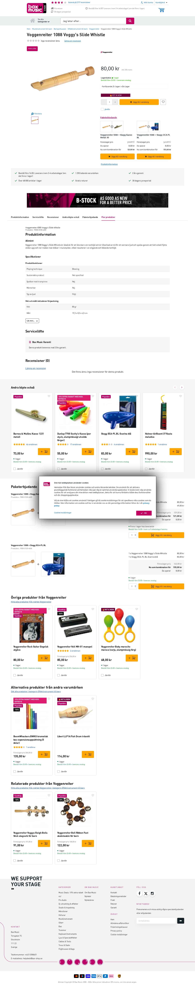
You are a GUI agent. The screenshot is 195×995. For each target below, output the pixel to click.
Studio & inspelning (66, 907)
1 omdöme (162, 444)
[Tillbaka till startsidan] (32, 20)
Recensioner (53, 217)
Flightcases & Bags (67, 949)
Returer (114, 904)
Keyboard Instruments (68, 934)
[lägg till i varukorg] (44, 451)
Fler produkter (108, 217)
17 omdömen (75, 444)
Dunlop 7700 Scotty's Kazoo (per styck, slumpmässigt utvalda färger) (74, 436)
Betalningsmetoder (118, 896)
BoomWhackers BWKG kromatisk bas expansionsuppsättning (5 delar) (30, 739)
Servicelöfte (38, 217)
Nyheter (88, 896)
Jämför (20, 469)
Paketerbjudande (90, 217)
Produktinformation (20, 217)
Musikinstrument (65, 919)
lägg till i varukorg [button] (141, 102)
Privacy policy (116, 930)
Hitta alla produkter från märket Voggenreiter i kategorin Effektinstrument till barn (48, 788)
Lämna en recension (35, 368)
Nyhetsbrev (89, 900)
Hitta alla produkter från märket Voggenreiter (31, 601)
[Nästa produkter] (182, 387)
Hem (112, 919)
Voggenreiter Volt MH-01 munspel (74, 646)
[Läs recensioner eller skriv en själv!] (33, 40)
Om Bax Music (90, 892)
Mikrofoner (63, 911)
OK (145, 513)
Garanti (114, 907)
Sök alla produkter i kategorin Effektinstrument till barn (36, 691)
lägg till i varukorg (163, 535)
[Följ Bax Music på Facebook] (139, 893)
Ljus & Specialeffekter (68, 937)
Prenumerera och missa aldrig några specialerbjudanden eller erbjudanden (160, 911)
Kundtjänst (117, 887)
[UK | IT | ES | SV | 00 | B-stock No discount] (97, 200)
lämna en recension (72, 41)
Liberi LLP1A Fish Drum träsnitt (73, 736)
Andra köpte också (70, 217)
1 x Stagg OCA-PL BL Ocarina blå (143, 557)
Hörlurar (62, 915)
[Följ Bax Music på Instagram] (152, 893)
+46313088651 (31, 954)
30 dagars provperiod (62, 12)
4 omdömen (119, 444)
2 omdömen (75, 650)
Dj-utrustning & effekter (68, 904)
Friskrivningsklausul (119, 927)
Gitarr (61, 922)
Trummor (62, 930)
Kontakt (114, 892)
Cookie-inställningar (119, 934)
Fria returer (58, 8)
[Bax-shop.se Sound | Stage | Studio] (36, 8)
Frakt (113, 900)
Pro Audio (63, 900)
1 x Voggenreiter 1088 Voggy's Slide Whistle (148, 553)
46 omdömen (31, 444)
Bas (60, 926)
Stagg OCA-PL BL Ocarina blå (116, 433)
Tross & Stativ (64, 945)
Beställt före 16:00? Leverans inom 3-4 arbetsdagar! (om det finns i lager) (117, 8)
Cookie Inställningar (62, 513)
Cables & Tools (65, 941)
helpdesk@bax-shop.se (32, 958)
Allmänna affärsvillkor (120, 923)
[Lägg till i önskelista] (163, 101)
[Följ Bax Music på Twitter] (146, 893)
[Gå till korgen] (161, 8)
